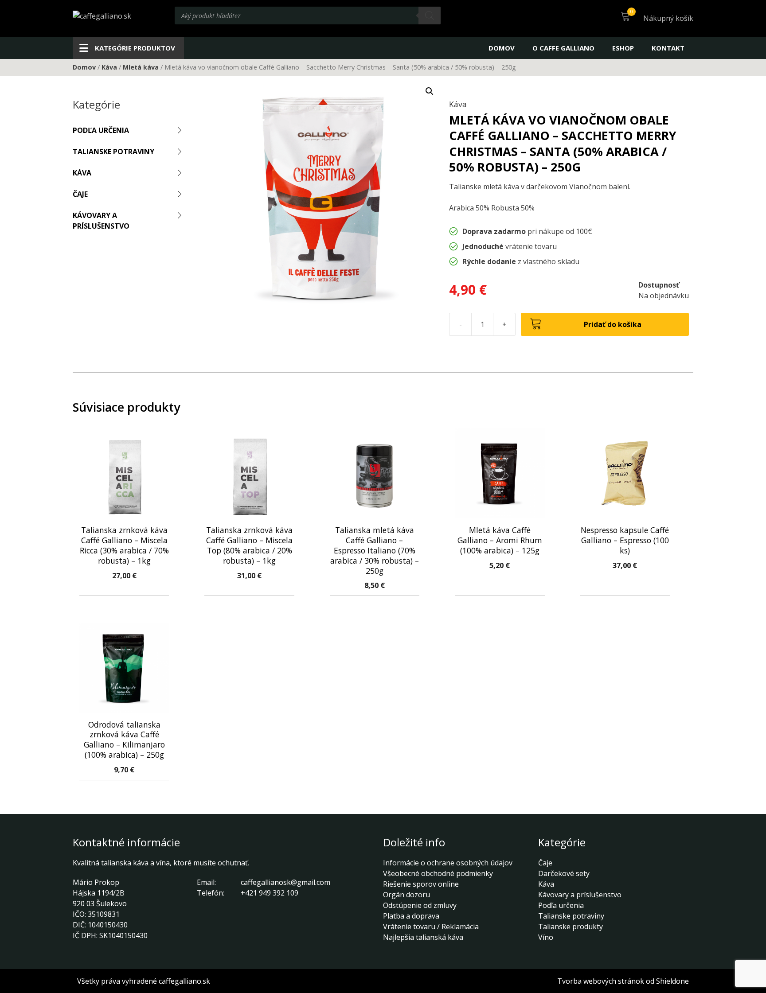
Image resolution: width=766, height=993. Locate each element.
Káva (109, 67)
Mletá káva (141, 67)
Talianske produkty (570, 926)
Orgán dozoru (406, 895)
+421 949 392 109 (269, 893)
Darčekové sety (564, 873)
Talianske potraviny (113, 151)
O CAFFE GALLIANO (563, 47)
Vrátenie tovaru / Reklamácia (431, 926)
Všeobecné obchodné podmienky (438, 873)
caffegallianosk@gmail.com (285, 882)
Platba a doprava (411, 916)
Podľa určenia (101, 130)
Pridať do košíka (612, 324)
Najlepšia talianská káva (423, 937)
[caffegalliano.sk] (102, 15)
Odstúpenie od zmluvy (420, 905)
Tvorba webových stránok (600, 981)
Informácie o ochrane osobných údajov (447, 863)
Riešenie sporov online (421, 884)
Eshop (623, 47)
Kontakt (668, 47)
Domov (502, 47)
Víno (545, 937)
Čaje (80, 194)
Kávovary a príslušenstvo (101, 220)
